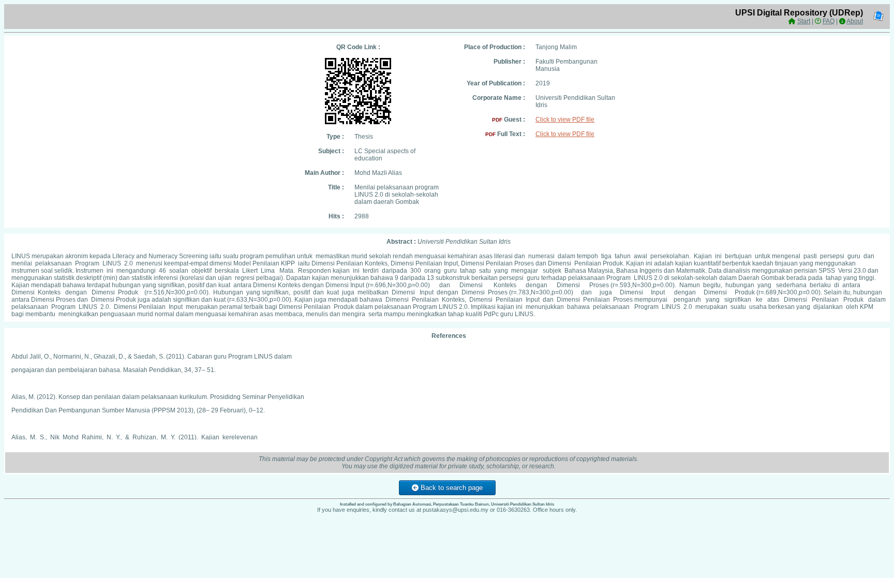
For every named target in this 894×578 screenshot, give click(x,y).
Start (803, 21)
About (854, 21)
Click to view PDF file (564, 119)
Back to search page (451, 488)
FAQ (829, 21)
